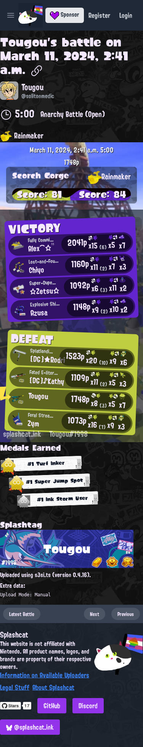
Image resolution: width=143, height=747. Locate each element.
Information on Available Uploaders (44, 675)
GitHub (51, 706)
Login (125, 15)
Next (94, 613)
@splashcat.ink (33, 727)
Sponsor (69, 14)
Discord (88, 706)
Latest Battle (21, 613)
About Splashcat (53, 687)
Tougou (23, 42)
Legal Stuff (14, 687)
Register (99, 15)
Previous (125, 613)
